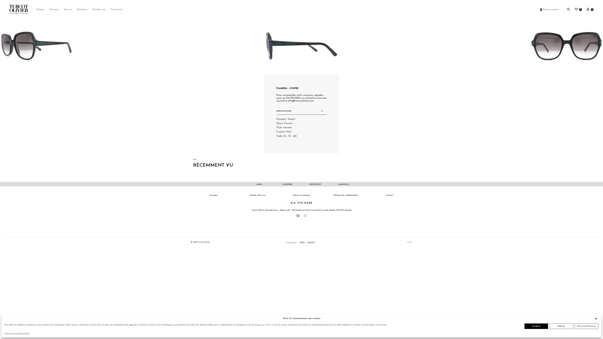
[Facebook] (298, 216)
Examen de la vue (257, 195)
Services (68, 9)
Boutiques (82, 9)
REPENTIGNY (315, 184)
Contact (389, 195)
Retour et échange (301, 195)
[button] (596, 318)
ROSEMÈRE (287, 184)
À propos (214, 195)
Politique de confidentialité (17, 333)
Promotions (116, 9)
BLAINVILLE (343, 184)
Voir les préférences (586, 326)
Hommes (54, 9)
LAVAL (259, 184)
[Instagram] (305, 216)
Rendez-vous (99, 9)
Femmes (40, 9)
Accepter (536, 326)
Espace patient (551, 9)
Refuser (561, 326)
